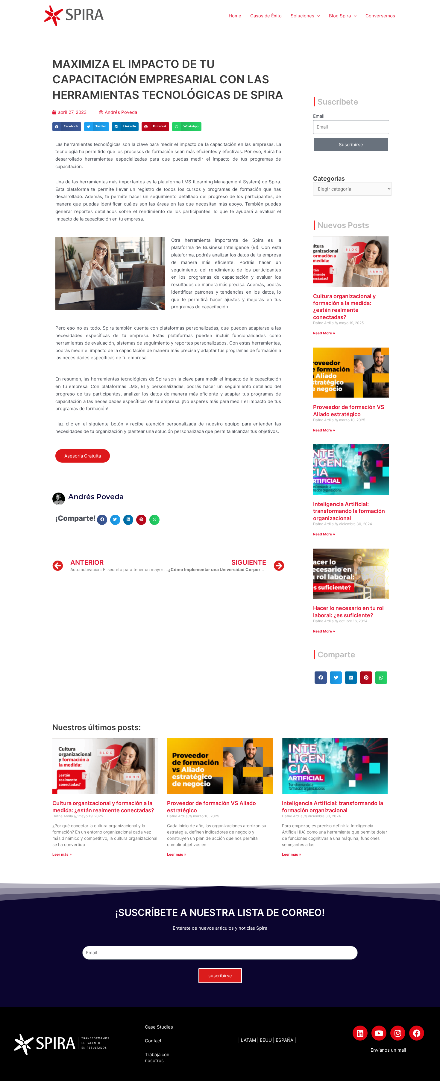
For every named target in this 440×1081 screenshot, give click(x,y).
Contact (153, 1041)
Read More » (324, 333)
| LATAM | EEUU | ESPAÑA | (267, 1040)
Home (235, 16)
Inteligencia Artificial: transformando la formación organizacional (349, 511)
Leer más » (62, 854)
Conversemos (380, 16)
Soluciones (302, 16)
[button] (317, 16)
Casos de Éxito (266, 16)
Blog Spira (340, 16)
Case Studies (159, 1027)
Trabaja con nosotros (157, 1057)
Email (318, 116)
